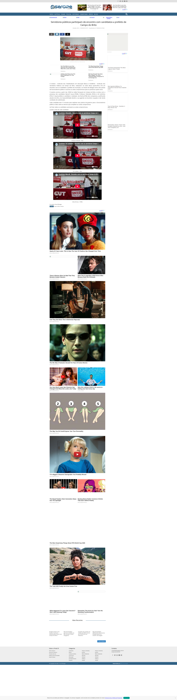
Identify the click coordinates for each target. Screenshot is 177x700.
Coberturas (84, 14)
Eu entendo (126, 697)
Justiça (83, 695)
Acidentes (71, 694)
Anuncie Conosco (53, 695)
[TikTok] (127, 1)
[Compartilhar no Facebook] (62, 34)
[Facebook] (118, 1)
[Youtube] (125, 1)
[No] (175, 698)
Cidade (63, 14)
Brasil (70, 695)
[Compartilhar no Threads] (67, 34)
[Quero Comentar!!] (56, 34)
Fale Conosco (52, 694)
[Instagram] (122, 1)
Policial (68, 14)
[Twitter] (120, 1)
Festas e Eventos (86, 694)
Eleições (62, 206)
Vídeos (91, 14)
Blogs (96, 14)
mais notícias (101, 684)
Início (51, 14)
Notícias (57, 14)
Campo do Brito (57, 206)
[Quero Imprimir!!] (51, 34)
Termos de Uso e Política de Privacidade (113, 697)
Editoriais (75, 14)
